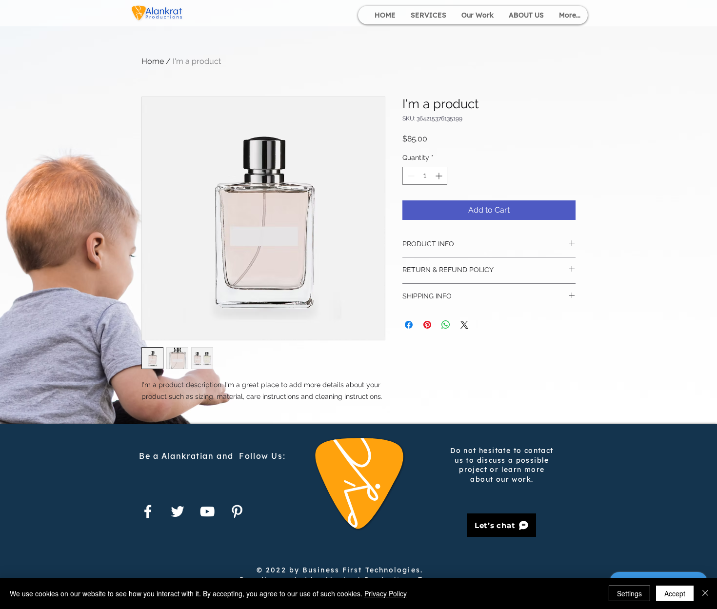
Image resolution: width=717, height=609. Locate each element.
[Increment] (440, 175)
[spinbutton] (425, 175)
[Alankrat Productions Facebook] (148, 511)
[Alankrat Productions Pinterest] (237, 511)
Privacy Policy (385, 593)
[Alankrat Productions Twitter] (177, 511)
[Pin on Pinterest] (427, 325)
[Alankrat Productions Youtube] (207, 511)
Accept (674, 593)
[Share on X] (464, 325)
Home (152, 61)
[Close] (705, 593)
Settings (629, 593)
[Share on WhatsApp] (446, 325)
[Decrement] (410, 175)
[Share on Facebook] (409, 325)
